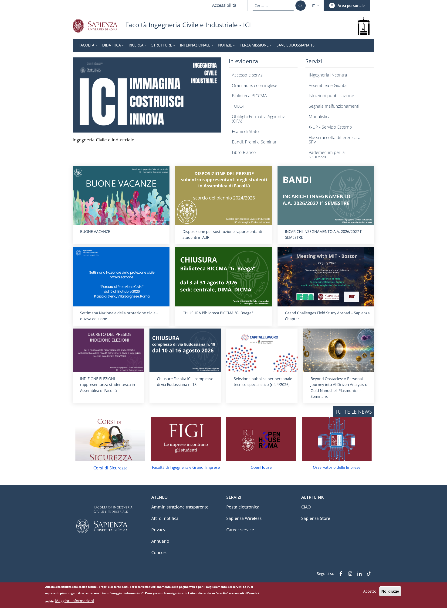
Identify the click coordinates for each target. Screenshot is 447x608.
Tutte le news (353, 411)
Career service (240, 529)
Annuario (160, 541)
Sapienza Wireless (244, 518)
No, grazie (390, 591)
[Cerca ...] (300, 5)
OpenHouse (261, 467)
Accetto (369, 591)
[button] (316, 5)
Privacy (158, 529)
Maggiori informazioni (74, 601)
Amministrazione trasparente (179, 507)
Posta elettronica (242, 507)
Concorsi (160, 552)
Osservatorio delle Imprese (336, 467)
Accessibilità (224, 5)
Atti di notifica (165, 518)
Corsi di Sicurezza (110, 468)
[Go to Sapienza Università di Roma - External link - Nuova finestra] (99, 26)
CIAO (306, 507)
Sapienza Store (315, 518)
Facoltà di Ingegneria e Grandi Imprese (186, 467)
